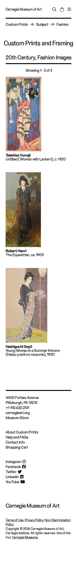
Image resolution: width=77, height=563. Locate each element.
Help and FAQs (17, 437)
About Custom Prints (22, 432)
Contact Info (15, 442)
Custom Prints (17, 24)
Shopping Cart (17, 447)
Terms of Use (14, 520)
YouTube (12, 481)
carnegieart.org (18, 412)
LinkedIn (12, 476)
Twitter (11, 471)
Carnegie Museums (25, 537)
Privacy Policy (34, 520)
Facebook (13, 466)
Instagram (13, 461)
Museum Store (17, 417)
